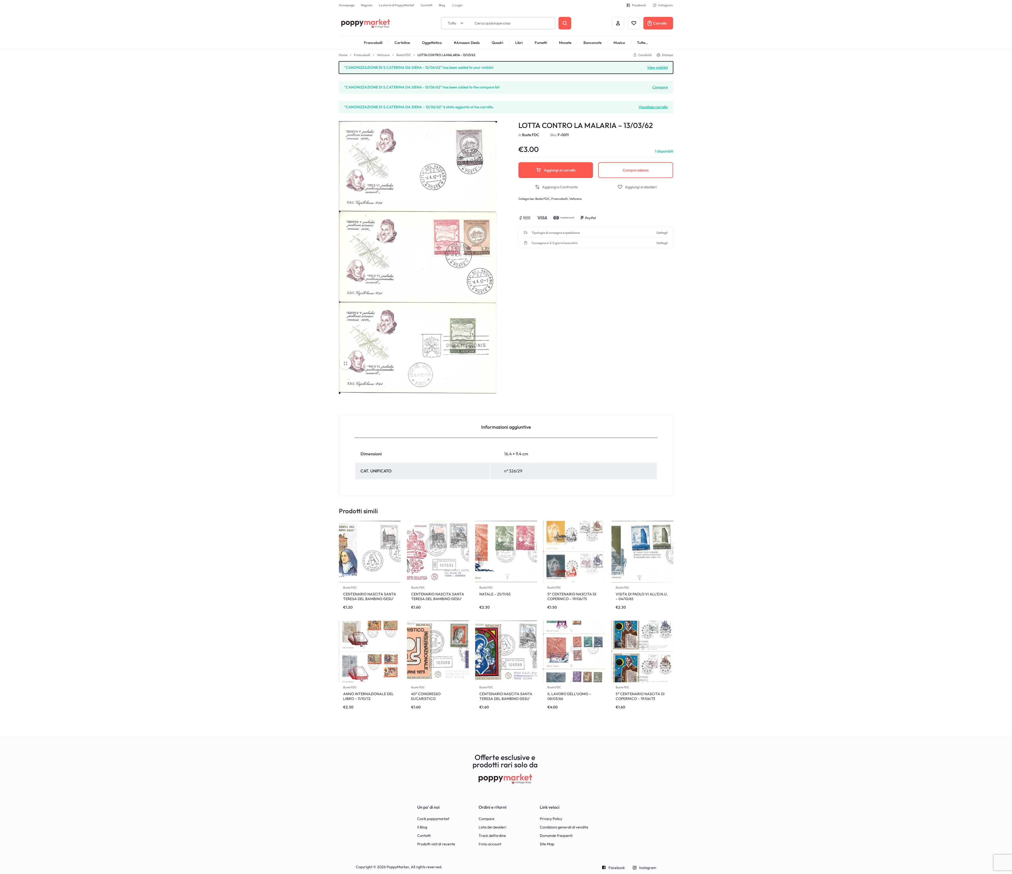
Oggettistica (432, 42)
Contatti (426, 5)
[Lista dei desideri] (633, 23)
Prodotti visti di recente (436, 844)
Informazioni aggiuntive (506, 427)
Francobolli (373, 42)
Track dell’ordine (492, 835)
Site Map (547, 844)
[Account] (618, 23)
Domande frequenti (556, 835)
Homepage (346, 5)
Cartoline (402, 42)
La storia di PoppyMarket (396, 5)
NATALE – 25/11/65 (495, 594)
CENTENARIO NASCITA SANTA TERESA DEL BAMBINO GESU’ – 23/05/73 (369, 599)
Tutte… (642, 42)
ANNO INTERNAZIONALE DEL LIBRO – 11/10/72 (368, 696)
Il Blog (422, 827)
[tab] (506, 426)
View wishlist (657, 67)
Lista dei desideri (492, 827)
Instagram (665, 5)
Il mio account (490, 844)
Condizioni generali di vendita (564, 827)
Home (343, 55)
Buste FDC (403, 55)
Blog (442, 5)
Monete (565, 42)
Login (459, 5)
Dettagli (662, 232)
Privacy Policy (551, 819)
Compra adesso (636, 170)
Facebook (639, 5)
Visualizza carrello (653, 107)
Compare (660, 87)
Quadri (497, 42)
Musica (619, 42)
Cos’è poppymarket (433, 819)
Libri (519, 42)
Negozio (366, 5)
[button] (556, 187)
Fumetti (541, 42)
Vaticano (383, 55)
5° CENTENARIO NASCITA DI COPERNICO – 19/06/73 (571, 596)
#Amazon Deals (467, 42)
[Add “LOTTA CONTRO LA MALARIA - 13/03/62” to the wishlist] (637, 187)
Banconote (592, 42)
